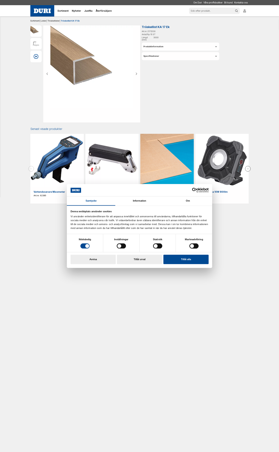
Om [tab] (188, 200)
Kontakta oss (241, 2)
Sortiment (35, 21)
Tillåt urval (139, 259)
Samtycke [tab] (91, 200)
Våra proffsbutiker (213, 2)
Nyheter (76, 10)
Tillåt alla (186, 259)
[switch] (121, 246)
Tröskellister (53, 21)
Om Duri (197, 2)
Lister (43, 21)
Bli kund (228, 2)
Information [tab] (139, 200)
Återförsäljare (104, 10)
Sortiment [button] (63, 10)
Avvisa (93, 259)
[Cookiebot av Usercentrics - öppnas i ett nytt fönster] (194, 190)
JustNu (88, 10)
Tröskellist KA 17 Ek (70, 21)
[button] (180, 47)
